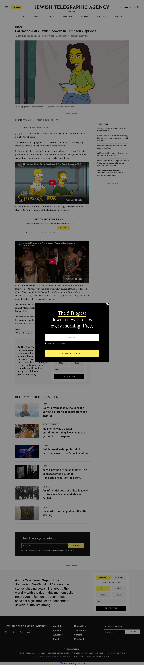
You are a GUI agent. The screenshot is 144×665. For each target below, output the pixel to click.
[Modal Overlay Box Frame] (72, 332)
